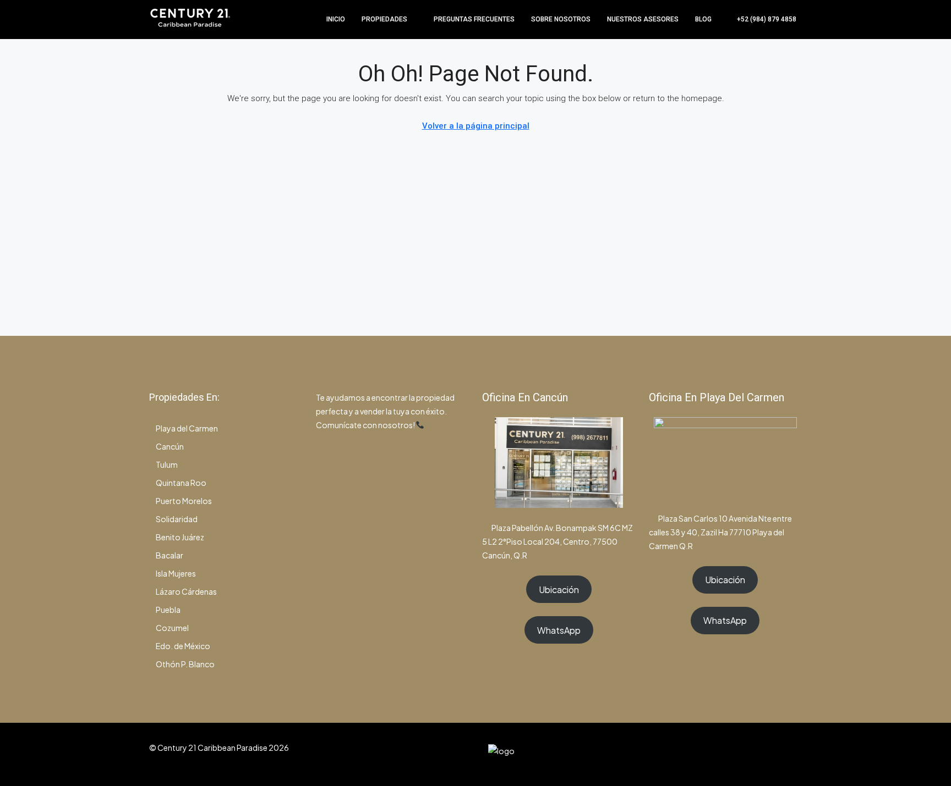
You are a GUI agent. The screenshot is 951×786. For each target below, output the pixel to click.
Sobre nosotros (561, 19)
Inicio (335, 19)
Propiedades (384, 19)
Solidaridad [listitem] (177, 519)
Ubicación (559, 589)
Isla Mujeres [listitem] (176, 573)
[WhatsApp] (773, 754)
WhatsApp (559, 630)
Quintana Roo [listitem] (181, 483)
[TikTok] (792, 754)
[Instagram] (753, 754)
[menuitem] (761, 19)
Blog (703, 19)
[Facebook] (734, 754)
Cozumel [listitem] (172, 628)
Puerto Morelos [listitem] (184, 501)
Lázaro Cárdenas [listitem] (186, 591)
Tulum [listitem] (167, 464)
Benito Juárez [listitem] (180, 537)
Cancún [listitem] (170, 446)
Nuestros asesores (643, 19)
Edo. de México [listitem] (183, 646)
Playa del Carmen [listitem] (187, 428)
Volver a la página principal (475, 126)
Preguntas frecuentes (474, 19)
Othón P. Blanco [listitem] (185, 664)
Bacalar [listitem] (169, 555)
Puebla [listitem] (168, 610)
